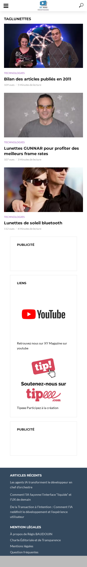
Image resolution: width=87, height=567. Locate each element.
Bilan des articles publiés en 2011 (37, 79)
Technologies (14, 73)
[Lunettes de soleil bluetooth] (43, 189)
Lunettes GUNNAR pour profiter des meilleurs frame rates (41, 151)
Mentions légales (21, 546)
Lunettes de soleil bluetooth (33, 223)
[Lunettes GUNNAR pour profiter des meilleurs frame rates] (43, 115)
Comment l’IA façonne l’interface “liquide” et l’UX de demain (40, 497)
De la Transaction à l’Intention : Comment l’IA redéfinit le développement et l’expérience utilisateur (41, 512)
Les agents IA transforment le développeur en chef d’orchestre (41, 484)
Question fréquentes (24, 552)
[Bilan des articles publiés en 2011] (43, 46)
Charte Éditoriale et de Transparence (35, 540)
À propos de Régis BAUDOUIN (31, 534)
